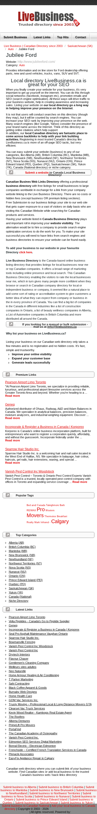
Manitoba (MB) (18, 550)
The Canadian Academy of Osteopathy (33, 733)
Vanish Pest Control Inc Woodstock (31, 646)
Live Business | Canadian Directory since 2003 (33, 45)
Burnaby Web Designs (23, 691)
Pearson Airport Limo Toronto (27, 617)
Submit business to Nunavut (52, 796)
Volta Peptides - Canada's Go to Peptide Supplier (39, 621)
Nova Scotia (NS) (20, 567)
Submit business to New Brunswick (51, 790)
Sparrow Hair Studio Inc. (24, 637)
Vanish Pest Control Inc (23, 650)
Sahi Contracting (19, 683)
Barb (62, 505)
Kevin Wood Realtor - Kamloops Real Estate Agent (40, 712)
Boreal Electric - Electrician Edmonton (32, 745)
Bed (29, 505)
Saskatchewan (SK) (80, 45)
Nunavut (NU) (17, 571)
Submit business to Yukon (77, 802)
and (34, 505)
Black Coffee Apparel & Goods (28, 687)
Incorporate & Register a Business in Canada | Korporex (44, 629)
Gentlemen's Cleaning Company (29, 662)
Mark (37, 522)
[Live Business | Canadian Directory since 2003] (42, 25)
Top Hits (63, 37)
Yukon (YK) (16, 592)
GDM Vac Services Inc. (23, 700)
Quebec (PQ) (17, 584)
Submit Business (15, 37)
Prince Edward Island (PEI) (26, 580)
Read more (12, 395)
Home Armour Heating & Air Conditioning (34, 675)
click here (25, 252)
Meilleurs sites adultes (22, 666)
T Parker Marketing (21, 679)
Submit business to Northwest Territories (54, 793)
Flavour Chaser (18, 658)
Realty (30, 522)
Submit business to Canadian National (25, 805)
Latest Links (42, 37)
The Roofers (17, 716)
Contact (80, 37)
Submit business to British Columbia (61, 787)
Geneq (13, 625)
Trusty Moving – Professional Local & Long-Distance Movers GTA (50, 704)
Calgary (60, 521)
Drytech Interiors (19, 654)
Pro (41, 509)
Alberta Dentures (19, 720)
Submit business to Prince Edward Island (41, 799)
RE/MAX (31, 510)
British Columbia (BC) (22, 546)
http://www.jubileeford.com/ (36, 62)
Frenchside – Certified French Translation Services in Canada (47, 749)
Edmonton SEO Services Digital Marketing (35, 741)
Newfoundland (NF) (21, 559)
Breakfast (62, 516)
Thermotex (50, 516)
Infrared (45, 522)
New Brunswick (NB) (22, 555)
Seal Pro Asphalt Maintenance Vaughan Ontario (38, 633)
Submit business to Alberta (19, 787)
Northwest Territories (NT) (25, 563)
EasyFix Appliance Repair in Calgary (31, 758)
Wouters (50, 510)
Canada (41, 505)
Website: (12, 61)
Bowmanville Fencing (22, 642)
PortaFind (15, 729)
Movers (35, 515)
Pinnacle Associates (21, 754)
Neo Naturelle (17, 671)
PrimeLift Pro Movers (22, 725)
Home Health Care (20, 695)
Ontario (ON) (17, 575)
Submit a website (37, 172)
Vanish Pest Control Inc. (24, 737)
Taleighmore (52, 505)
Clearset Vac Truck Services (27, 708)
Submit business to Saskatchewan (36, 802)
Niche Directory (18, 600)
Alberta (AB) (16, 542)
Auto (11, 49)
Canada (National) (20, 596)
